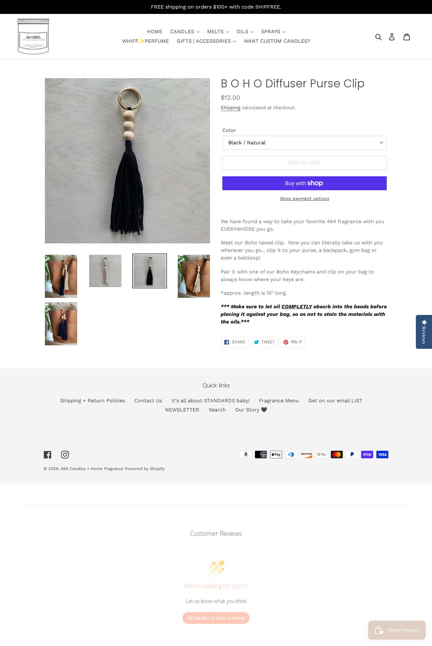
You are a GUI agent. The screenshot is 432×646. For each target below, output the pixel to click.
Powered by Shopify (145, 468)
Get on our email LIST (335, 401)
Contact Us (148, 401)
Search (217, 410)
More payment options (304, 198)
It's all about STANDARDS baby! (210, 401)
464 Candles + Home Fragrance (92, 468)
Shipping (230, 107)
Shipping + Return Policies (92, 401)
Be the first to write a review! (216, 618)
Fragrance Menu (279, 401)
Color (229, 130)
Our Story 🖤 (251, 410)
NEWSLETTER (182, 410)
